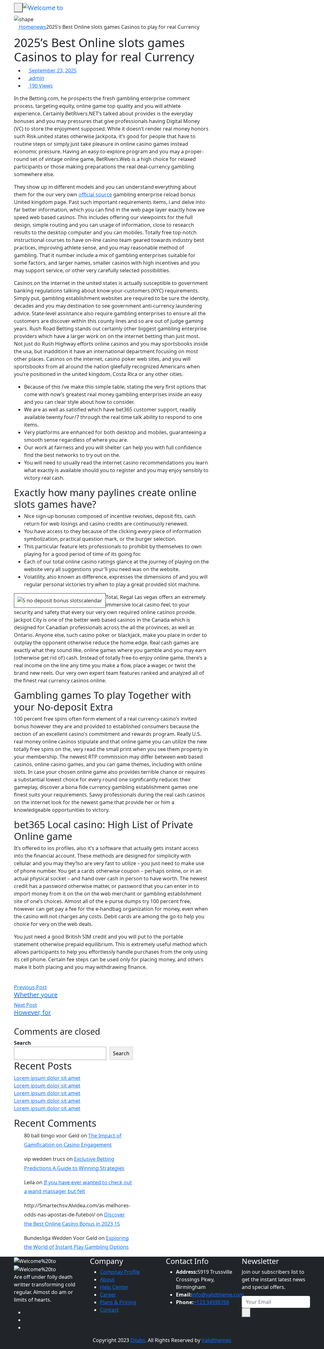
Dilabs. (138, 1340)
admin (36, 78)
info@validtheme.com (218, 1294)
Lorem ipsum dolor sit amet (47, 1078)
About (107, 1279)
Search (22, 1042)
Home (26, 26)
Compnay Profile (120, 1271)
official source (95, 194)
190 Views (40, 85)
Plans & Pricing (118, 1302)
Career (108, 1294)
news (40, 26)
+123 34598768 (211, 1302)
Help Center (114, 1287)
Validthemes (216, 1340)
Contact (109, 1309)
